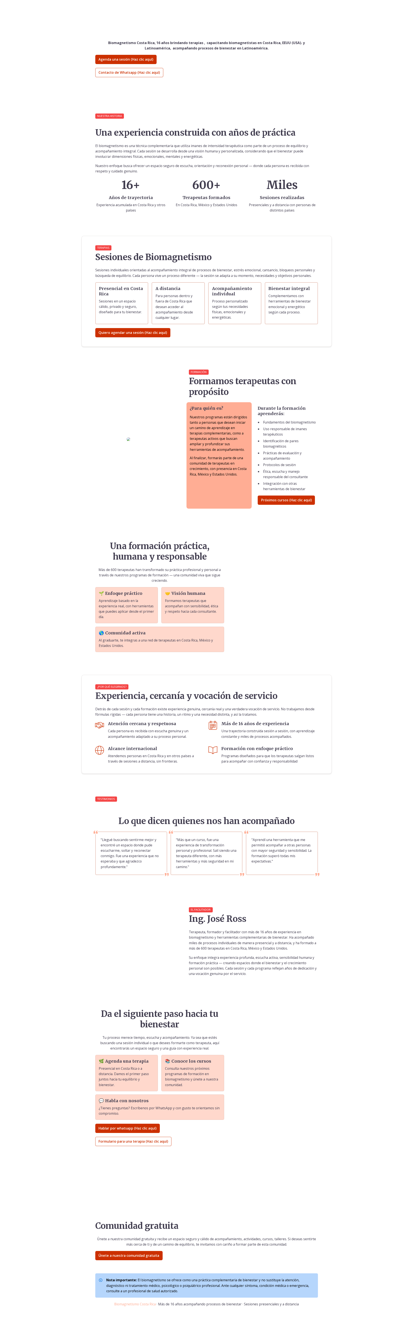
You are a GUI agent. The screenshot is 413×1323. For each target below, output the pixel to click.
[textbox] (206, 8)
